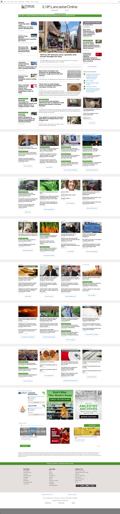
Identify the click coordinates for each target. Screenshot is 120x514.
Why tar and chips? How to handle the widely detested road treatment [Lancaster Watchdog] (70, 156)
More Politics (49, 167)
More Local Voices (28, 381)
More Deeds (28, 296)
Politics (42, 134)
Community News (88, 221)
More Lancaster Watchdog (70, 170)
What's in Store (87, 179)
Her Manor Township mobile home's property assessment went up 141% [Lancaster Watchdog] (69, 164)
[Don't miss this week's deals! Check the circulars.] (60, 405)
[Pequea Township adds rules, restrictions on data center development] (34, 23)
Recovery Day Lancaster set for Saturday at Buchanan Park (24, 49)
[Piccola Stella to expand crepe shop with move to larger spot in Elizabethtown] (92, 185)
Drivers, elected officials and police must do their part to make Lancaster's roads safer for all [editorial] (70, 326)
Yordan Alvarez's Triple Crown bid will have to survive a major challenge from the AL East (49, 290)
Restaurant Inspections (69, 349)
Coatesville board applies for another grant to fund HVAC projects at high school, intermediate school (91, 245)
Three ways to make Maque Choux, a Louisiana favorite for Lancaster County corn (50, 85)
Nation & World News (25, 305)
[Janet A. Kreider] (70, 185)
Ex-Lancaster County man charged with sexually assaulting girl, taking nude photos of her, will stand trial (27, 200)
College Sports (66, 264)
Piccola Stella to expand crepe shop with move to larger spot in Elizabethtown (91, 193)
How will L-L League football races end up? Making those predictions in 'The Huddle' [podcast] (47, 15)
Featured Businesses (25, 391)
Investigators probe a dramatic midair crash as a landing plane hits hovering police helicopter (49, 325)
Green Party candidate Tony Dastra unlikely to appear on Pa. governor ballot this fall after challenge (48, 155)
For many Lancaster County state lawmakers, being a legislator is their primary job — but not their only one (48, 161)
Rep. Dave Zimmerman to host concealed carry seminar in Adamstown (89, 33)
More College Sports (70, 296)
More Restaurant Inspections (70, 380)
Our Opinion (65, 305)
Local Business (45, 179)
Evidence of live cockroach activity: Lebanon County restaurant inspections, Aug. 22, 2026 (69, 374)
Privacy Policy (48, 502)
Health (63, 221)
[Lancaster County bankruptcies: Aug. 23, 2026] (92, 355)
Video (85, 96)
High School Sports (89, 134)
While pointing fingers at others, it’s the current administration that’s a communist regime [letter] (91, 319)
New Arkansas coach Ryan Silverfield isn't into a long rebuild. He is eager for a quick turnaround (70, 279)
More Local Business (49, 209)
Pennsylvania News (46, 305)
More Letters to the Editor (92, 334)
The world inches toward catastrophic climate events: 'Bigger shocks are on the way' (27, 319)
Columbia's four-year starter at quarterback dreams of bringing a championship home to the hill (90, 149)
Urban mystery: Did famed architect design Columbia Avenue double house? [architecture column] (48, 249)
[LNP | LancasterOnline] (60, 7)
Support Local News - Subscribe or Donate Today (60, 463)
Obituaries (64, 179)
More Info (36, 402)
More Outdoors (92, 295)
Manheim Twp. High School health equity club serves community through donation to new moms (70, 239)
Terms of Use (61, 502)
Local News (22, 134)
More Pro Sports (49, 296)
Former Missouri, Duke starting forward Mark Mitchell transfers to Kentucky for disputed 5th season (70, 290)
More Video (92, 122)
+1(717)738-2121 (32, 397)
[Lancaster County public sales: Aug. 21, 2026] (49, 185)
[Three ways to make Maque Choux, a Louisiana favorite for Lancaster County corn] (74, 87)
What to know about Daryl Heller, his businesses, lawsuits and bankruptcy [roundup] (48, 203)
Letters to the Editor (89, 305)
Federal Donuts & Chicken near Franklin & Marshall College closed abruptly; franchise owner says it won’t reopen (49, 197)
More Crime (28, 212)
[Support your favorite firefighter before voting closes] (34, 75)
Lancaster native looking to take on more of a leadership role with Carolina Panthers (93, 76)
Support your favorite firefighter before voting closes (27, 78)
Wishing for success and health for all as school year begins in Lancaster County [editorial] (70, 319)
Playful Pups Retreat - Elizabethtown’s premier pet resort (27, 38)
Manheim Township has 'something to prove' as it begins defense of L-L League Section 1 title (27, 103)
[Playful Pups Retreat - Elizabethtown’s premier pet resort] (34, 35)
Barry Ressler (90, 80)
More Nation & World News (27, 337)
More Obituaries (70, 203)
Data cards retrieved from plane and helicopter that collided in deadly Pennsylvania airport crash (48, 319)
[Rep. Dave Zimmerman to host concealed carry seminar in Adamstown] (99, 30)
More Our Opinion (70, 339)
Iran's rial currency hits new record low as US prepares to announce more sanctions (27, 331)
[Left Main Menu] (1, 1)
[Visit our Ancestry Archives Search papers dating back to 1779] (88, 405)
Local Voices (22, 349)
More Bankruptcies (91, 376)
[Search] (119, 1)
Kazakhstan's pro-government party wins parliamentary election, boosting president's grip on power (27, 325)
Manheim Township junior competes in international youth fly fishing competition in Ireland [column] (26, 118)
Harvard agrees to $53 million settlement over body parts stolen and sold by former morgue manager (49, 331)
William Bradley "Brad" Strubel (92, 83)
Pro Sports (43, 264)
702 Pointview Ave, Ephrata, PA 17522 (36, 396)
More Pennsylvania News (49, 337)
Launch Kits (32, 406)
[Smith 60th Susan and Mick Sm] (49, 355)
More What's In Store (92, 208)
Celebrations (44, 349)
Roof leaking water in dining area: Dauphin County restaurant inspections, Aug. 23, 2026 (69, 368)
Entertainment (23, 221)
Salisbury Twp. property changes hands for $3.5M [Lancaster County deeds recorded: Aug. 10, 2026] (27, 290)
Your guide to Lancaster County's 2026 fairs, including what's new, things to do (51, 118)
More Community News (91, 251)
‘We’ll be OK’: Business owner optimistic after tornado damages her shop (58, 55)
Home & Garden (45, 221)
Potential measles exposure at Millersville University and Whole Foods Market (70, 245)
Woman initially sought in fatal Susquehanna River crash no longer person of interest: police (26, 194)
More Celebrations (49, 375)
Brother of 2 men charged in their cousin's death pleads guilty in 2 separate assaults (26, 206)
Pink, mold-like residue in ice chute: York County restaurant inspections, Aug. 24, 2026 (26, 88)
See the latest (88, 25)
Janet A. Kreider (65, 191)
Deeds (20, 264)
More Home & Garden (49, 255)
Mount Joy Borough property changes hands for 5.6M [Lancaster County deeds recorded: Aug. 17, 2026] (27, 284)
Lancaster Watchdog (68, 134)
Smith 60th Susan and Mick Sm (47, 361)
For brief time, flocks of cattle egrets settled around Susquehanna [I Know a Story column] (91, 45)
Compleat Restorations (32, 393)
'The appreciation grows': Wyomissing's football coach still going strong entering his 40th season (91, 164)
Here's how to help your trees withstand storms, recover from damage (47, 242)
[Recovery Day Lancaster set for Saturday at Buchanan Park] (34, 48)
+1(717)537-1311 (32, 409)
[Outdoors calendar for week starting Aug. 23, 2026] (92, 271)
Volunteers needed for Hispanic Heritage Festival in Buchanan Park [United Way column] (91, 57)
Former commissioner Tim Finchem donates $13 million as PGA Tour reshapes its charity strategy (48, 279)
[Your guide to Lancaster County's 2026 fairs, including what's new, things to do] (74, 120)
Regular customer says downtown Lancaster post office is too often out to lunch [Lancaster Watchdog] (70, 149)
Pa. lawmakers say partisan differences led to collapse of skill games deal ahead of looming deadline (51, 103)
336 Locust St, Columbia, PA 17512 (35, 407)
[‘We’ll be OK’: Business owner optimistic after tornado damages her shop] (60, 37)
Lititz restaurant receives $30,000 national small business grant (93, 90)
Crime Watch (22, 179)
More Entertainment (28, 250)
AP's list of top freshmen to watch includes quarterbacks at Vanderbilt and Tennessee (48, 284)
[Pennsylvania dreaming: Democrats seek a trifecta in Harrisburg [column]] (28, 355)
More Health (70, 251)
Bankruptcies (87, 349)
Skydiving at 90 (86, 118)
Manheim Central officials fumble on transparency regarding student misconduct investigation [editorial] (69, 333)
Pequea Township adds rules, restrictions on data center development (89, 235)
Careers (73, 502)
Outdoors (85, 264)
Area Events (22, 423)
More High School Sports (92, 170)
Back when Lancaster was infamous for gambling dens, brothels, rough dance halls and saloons (51, 73)
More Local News (92, 66)
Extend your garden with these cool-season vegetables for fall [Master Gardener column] (48, 236)
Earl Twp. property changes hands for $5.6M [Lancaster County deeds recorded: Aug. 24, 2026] (27, 279)
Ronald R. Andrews (91, 86)
